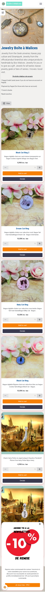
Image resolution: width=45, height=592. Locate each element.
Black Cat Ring (22, 380)
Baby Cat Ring (22, 304)
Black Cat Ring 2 (22, 152)
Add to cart (22, 173)
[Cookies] (5, 587)
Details (22, 179)
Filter (8, 103)
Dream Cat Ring (22, 228)
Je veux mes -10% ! (22, 585)
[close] (40, 524)
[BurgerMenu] (40, 4)
